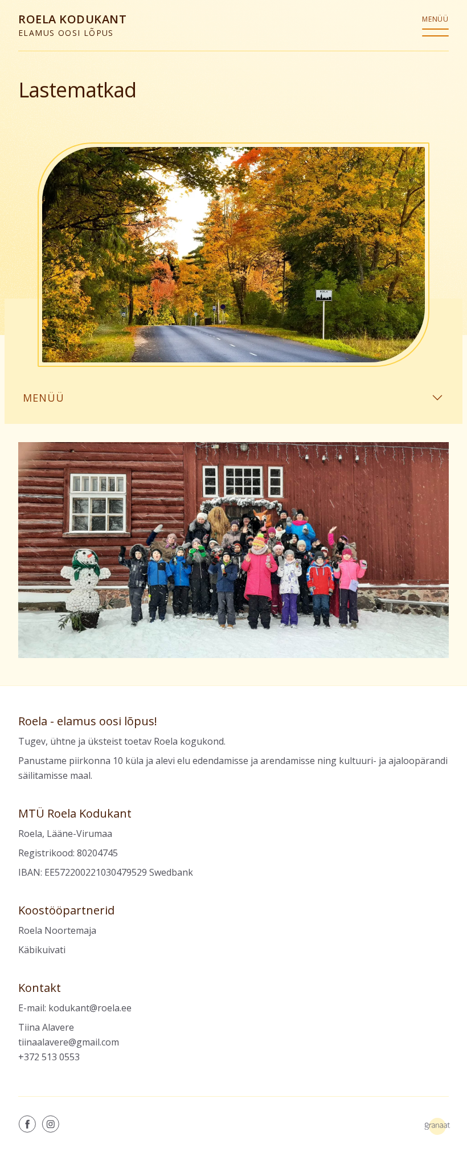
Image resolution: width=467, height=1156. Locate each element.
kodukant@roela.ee (90, 1008)
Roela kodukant (72, 24)
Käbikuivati (41, 949)
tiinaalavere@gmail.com (68, 1042)
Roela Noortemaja (57, 930)
